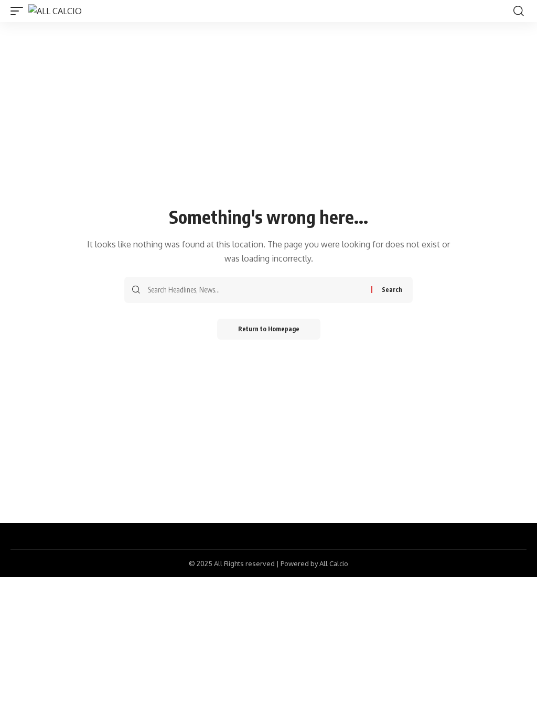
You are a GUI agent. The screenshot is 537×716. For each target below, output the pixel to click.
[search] (519, 11)
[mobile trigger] (19, 11)
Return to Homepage (268, 329)
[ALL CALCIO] (55, 11)
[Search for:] (255, 290)
